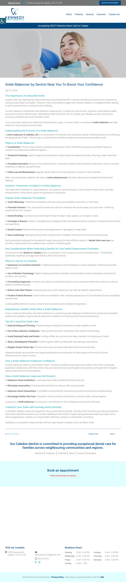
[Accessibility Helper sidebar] (3, 21)
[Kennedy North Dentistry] (14, 14)
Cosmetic (101, 14)
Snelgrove (50, 453)
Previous (93, 434)
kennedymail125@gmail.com (48, 554)
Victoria (80, 453)
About (69, 14)
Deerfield (62, 453)
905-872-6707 (14, 3)
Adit (102, 577)
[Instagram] (97, 3)
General (90, 14)
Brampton (91, 453)
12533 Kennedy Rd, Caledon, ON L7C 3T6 (44, 3)
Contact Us (114, 14)
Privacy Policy (57, 577)
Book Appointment (110, 3)
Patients (79, 14)
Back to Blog (12, 434)
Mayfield (39, 453)
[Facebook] (93, 3)
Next (112, 434)
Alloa (71, 453)
